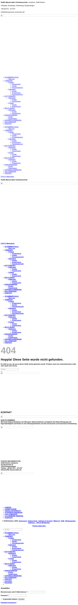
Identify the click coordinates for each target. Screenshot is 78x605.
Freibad (11, 82)
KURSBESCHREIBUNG (13, 120)
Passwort (4, 595)
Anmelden (21, 599)
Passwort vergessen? (8, 602)
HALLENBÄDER (10, 122)
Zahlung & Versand (45, 521)
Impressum (23, 521)
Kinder (14, 86)
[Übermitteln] (1, 371)
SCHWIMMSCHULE (12, 77)
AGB (62, 521)
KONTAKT (8, 124)
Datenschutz (32, 521)
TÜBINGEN (9, 81)
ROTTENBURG (10, 96)
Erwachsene (16, 84)
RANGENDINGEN (11, 115)
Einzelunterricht (17, 87)
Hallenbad (11, 89)
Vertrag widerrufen (39, 526)
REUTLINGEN (10, 108)
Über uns (11, 79)
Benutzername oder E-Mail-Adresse (14, 592)
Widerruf (56, 521)
